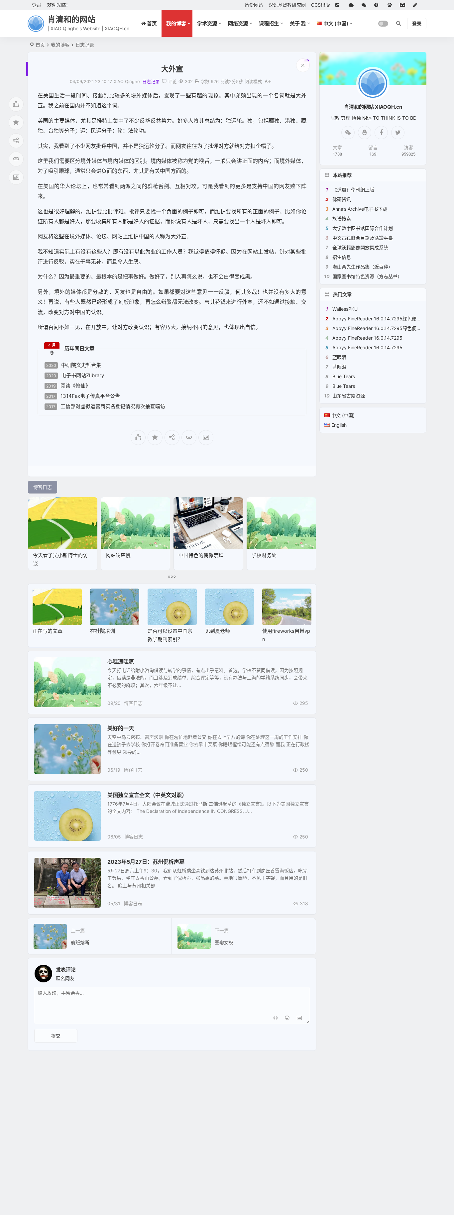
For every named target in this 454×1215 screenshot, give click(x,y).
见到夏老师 (217, 631)
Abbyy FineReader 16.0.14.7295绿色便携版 (379, 318)
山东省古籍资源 (348, 395)
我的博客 (176, 23)
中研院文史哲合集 (73, 365)
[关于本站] (378, 5)
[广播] (391, 5)
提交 (55, 1036)
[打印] (196, 81)
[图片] (299, 1018)
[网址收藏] (352, 5)
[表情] (287, 1018)
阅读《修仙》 (68, 386)
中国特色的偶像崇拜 (200, 555)
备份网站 (254, 5)
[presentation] (273, 599)
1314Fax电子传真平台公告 (83, 396)
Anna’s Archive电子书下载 (359, 209)
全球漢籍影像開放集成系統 (360, 247)
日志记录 (84, 45)
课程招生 (269, 23)
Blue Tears (343, 376)
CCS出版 (320, 5)
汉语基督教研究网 (287, 5)
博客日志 (133, 703)
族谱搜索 (341, 218)
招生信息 (341, 257)
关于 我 (298, 23)
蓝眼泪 (339, 357)
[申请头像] (303, 972)
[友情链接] (339, 5)
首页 (40, 45)
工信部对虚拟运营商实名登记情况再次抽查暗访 (105, 406)
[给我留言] (365, 5)
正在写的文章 (47, 631)
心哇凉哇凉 (120, 661)
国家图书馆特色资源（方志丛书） (367, 276)
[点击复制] (364, 132)
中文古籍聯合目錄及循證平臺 (362, 238)
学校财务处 (264, 555)
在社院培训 (102, 631)
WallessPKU (345, 309)
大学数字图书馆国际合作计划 (362, 228)
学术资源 (207, 23)
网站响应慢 (118, 555)
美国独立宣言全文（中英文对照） (147, 795)
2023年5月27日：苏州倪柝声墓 (145, 861)
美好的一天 (120, 728)
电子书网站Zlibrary (75, 376)
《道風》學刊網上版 (353, 189)
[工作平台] (404, 5)
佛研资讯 (341, 199)
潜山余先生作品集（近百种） (362, 267)
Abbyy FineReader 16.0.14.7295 (367, 338)
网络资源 (238, 23)
